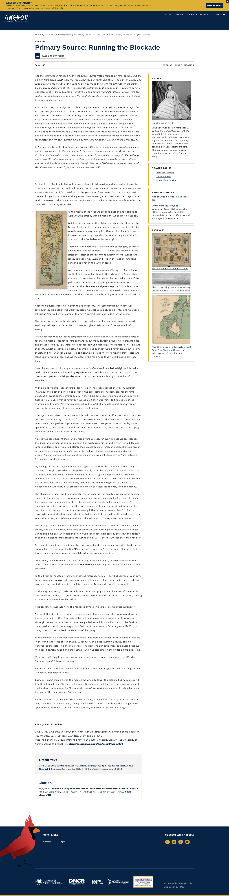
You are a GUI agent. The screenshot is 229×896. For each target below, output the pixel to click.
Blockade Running (165, 172)
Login (62, 841)
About (168, 14)
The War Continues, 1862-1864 (99, 35)
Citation (189, 65)
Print (169, 65)
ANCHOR (39, 35)
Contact (47, 841)
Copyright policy (185, 883)
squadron (81, 372)
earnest (104, 340)
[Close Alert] (227, 1)
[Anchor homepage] (16, 18)
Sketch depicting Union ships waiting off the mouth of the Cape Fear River (171, 289)
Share (178, 65)
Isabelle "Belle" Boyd (162, 123)
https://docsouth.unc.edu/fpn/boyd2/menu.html (96, 744)
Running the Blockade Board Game (170, 268)
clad (111, 368)
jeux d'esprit (109, 286)
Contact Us (191, 14)
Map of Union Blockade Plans (167, 196)
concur (59, 580)
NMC (181, 887)
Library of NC (44, 795)
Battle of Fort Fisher (166, 180)
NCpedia (204, 14)
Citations (178, 14)
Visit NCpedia (214, 5)
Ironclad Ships (163, 176)
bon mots (91, 286)
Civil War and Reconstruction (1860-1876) (64, 35)
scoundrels (86, 564)
